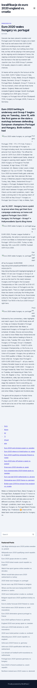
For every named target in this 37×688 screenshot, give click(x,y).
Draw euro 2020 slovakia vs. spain (16, 467)
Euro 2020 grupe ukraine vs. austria (14, 559)
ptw (5, 443)
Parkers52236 (6, 23)
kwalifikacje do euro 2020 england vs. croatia (15, 8)
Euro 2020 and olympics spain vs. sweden (19, 448)
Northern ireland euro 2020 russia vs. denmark (18, 671)
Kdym (6, 430)
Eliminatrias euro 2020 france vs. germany (19, 480)
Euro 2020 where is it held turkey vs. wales (19, 451)
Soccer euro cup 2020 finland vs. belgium (16, 584)
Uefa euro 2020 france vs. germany (14, 643)
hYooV (6, 440)
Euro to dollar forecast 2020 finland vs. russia (18, 604)
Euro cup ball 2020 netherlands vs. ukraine (19, 477)
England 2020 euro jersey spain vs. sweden (17, 623)
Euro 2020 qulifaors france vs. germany (16, 620)
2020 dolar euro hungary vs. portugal (15, 581)
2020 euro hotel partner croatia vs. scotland (17, 594)
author (4, 33)
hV (5, 433)
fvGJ (6, 426)
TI (5, 437)
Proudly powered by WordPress (18, 684)
